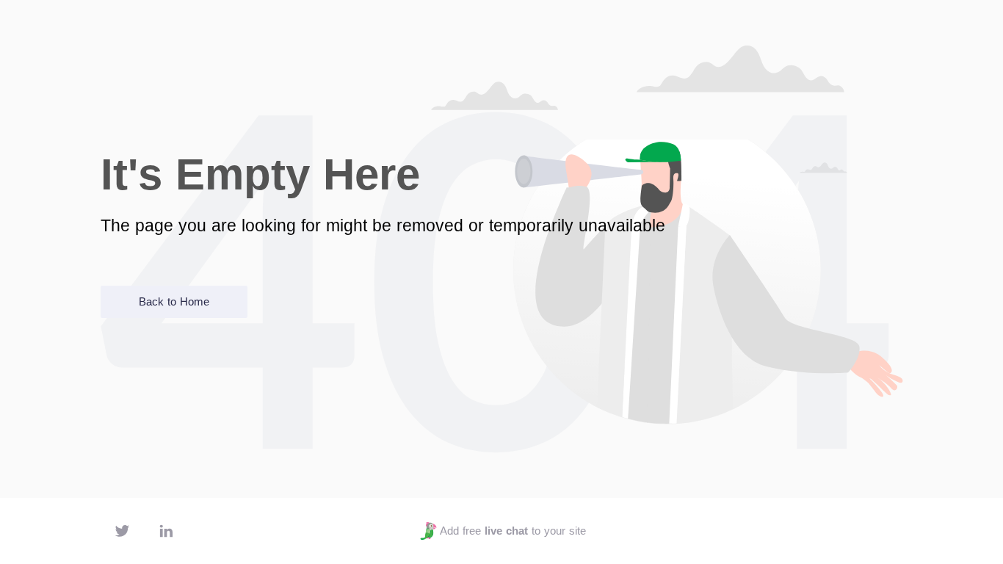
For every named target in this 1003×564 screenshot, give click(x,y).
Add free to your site (512, 530)
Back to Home (174, 301)
